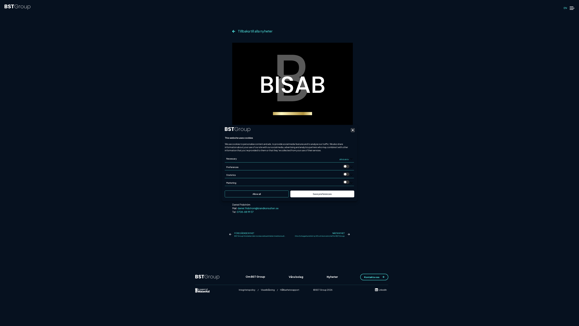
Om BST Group (255, 276)
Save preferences (322, 193)
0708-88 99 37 (245, 211)
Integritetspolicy (247, 289)
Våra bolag (296, 276)
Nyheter (332, 276)
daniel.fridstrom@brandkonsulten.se (258, 208)
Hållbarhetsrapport (289, 289)
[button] (352, 130)
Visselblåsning (268, 289)
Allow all (257, 193)
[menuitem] (565, 8)
